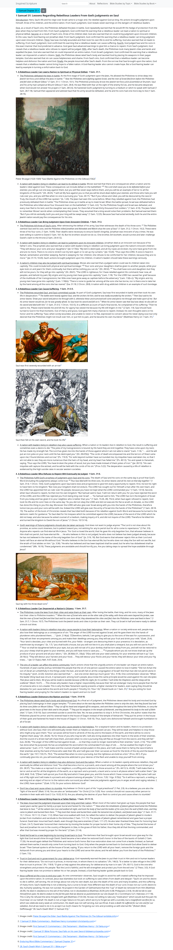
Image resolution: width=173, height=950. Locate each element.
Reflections (102, 3)
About (92, 3)
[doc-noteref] (95, 178)
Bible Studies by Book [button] (144, 3)
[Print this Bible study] (43, 10)
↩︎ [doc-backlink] (118, 916)
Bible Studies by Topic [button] (120, 3)
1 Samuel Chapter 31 (27, 10)
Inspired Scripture (26, 3)
